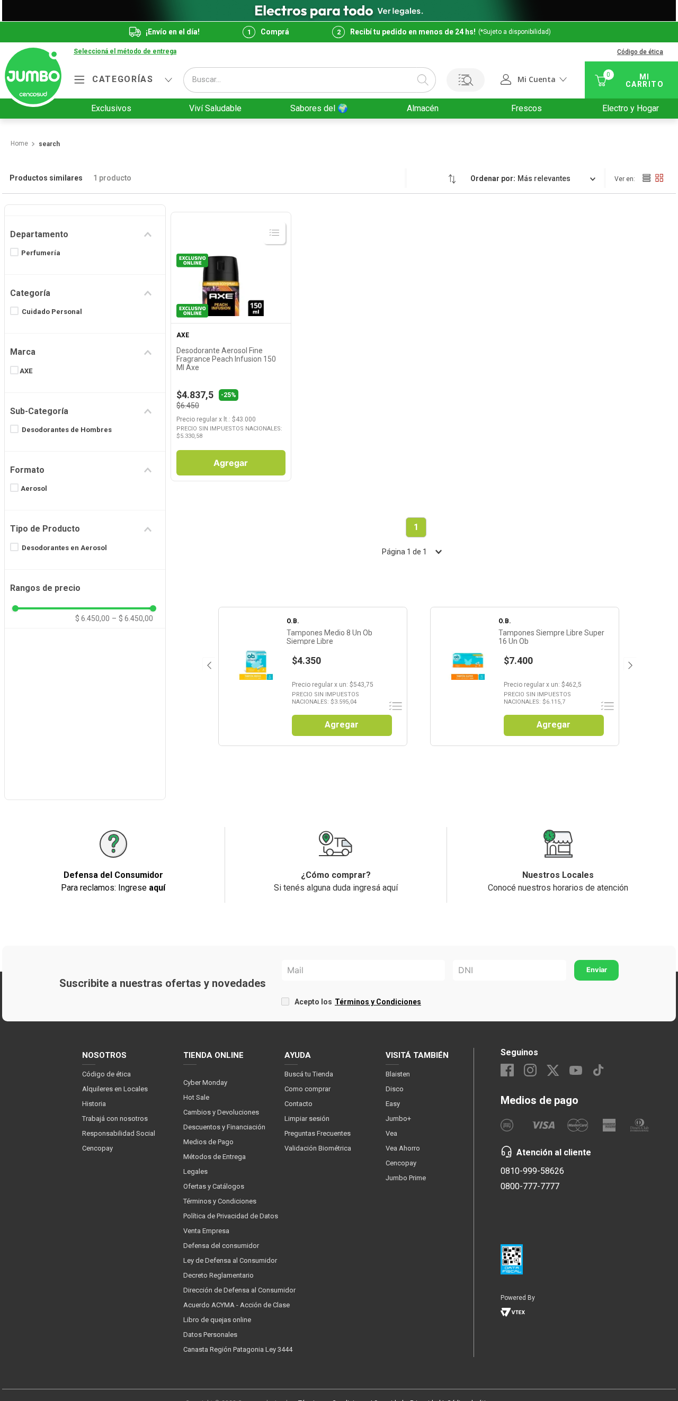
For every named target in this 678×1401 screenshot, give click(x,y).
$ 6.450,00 (92, 618)
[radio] (646, 178)
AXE (26, 371)
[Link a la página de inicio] (19, 144)
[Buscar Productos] (423, 80)
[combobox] (309, 80)
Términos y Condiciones (378, 1002)
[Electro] (339, 10)
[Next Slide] (629, 664)
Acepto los (358, 1002)
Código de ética (640, 52)
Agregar (230, 462)
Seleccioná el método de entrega (125, 51)
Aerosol (34, 488)
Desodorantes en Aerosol (64, 548)
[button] (125, 52)
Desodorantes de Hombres (67, 430)
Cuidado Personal (52, 312)
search (49, 144)
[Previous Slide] (208, 664)
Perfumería (40, 253)
